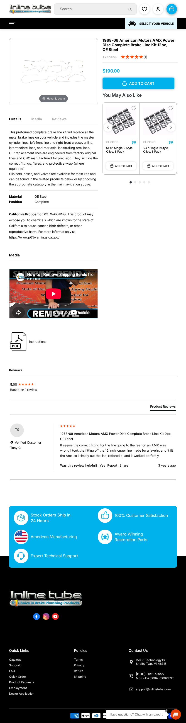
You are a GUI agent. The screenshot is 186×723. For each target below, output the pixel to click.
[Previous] (108, 127)
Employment (18, 688)
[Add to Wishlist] (134, 108)
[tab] (163, 407)
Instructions (37, 341)
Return (78, 671)
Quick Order (17, 676)
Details (15, 119)
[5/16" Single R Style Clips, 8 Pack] (121, 121)
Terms (78, 659)
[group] (34, 384)
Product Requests (21, 682)
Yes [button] (102, 465)
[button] (134, 57)
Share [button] (124, 465)
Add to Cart (123, 166)
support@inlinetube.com (153, 689)
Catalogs (15, 659)
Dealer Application (21, 693)
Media (36, 119)
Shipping (80, 676)
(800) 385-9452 (150, 674)
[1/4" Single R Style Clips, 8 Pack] (158, 121)
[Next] (171, 127)
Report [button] (112, 465)
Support (14, 665)
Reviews (59, 119)
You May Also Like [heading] (122, 95)
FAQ (12, 671)
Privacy (79, 665)
